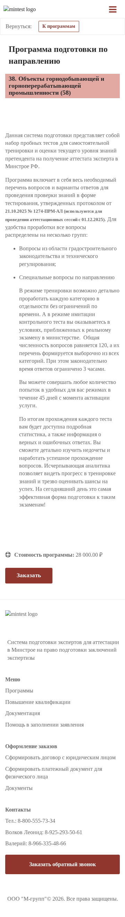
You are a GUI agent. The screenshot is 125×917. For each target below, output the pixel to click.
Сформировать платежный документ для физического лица (53, 772)
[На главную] (41, 9)
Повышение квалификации (37, 702)
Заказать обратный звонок (62, 864)
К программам (58, 26)
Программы (19, 690)
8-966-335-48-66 (47, 843)
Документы (19, 788)
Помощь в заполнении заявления (44, 725)
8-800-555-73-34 (36, 821)
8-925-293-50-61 (63, 832)
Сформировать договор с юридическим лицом (60, 757)
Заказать (29, 575)
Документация (22, 713)
